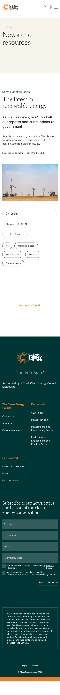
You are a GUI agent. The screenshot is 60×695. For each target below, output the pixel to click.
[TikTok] (42, 372)
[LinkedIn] (26, 372)
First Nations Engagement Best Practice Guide (41, 441)
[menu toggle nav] (56, 7)
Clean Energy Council (29, 672)
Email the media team (12, 153)
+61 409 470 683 (35, 153)
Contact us (8, 416)
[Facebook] (16, 372)
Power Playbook (40, 419)
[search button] (44, 7)
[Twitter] (31, 372)
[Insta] (21, 372)
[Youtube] (36, 372)
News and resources (13, 466)
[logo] (10, 7)
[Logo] (30, 357)
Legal (24, 666)
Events (6, 473)
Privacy (34, 666)
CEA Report (37, 412)
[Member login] (50, 7)
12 (26, 224)
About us (7, 423)
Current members (12, 430)
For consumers (10, 480)
